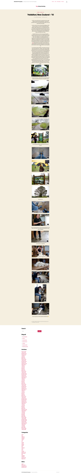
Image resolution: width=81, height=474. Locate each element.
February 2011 (24, 396)
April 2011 (23, 394)
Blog (55, 1)
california (23, 436)
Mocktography (59, 1)
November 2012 (24, 374)
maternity (23, 447)
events (23, 443)
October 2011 (24, 387)
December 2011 (24, 386)
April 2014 (23, 357)
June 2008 (23, 426)
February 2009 (24, 417)
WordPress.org (24, 467)
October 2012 (24, 375)
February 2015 (24, 351)
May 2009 (23, 414)
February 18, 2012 (45, 17)
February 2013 (24, 371)
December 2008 (24, 419)
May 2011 (23, 393)
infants (23, 445)
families (23, 444)
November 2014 (24, 353)
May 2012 (23, 381)
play (22, 454)
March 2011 (23, 395)
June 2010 (23, 405)
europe (23, 442)
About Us (53, 1)
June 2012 (23, 380)
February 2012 (24, 384)
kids (22, 446)
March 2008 (23, 427)
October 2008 (24, 421)
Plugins (23, 338)
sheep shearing (45, 321)
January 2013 (24, 372)
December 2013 (24, 361)
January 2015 (24, 352)
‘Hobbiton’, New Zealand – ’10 (40, 14)
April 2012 (23, 382)
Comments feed (24, 466)
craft (22, 440)
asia (22, 435)
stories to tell (24, 457)
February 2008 (24, 428)
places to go (42, 12)
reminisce (23, 455)
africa (22, 434)
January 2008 (24, 429)
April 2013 (23, 369)
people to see (24, 452)
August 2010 (24, 403)
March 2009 (23, 416)
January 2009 (24, 418)
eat (22, 441)
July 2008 (23, 425)
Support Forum (24, 341)
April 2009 (23, 415)
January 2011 (24, 397)
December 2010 (24, 398)
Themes (23, 343)
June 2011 (23, 392)
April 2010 (23, 407)
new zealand (41, 321)
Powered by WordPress (34, 472)
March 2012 (23, 383)
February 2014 (24, 359)
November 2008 (24, 420)
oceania (38, 12)
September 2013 (24, 363)
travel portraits (37, 322)
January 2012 (24, 385)
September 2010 (24, 402)
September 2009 (24, 409)
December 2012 (24, 373)
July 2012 (23, 379)
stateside (23, 456)
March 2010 (23, 408)
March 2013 (23, 370)
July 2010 (23, 404)
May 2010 (23, 406)
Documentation (24, 336)
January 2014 (24, 360)
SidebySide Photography (18, 1)
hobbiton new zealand (37, 321)
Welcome (62, 1)
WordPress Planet (25, 346)
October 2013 (24, 362)
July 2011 (23, 391)
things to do (23, 458)
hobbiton (33, 321)
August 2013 (24, 364)
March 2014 (23, 358)
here (33, 42)
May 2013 (23, 368)
